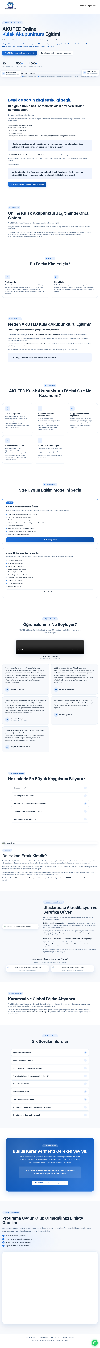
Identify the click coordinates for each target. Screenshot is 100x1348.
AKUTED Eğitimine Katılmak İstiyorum (18, 53)
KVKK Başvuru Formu (68, 1337)
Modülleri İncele (50, 592)
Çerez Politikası (54, 1337)
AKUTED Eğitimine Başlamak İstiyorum (49, 1183)
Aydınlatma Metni (31, 1337)
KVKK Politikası (43, 1337)
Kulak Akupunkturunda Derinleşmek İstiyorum (27, 184)
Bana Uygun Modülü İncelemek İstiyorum (56, 53)
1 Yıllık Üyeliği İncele (50, 540)
